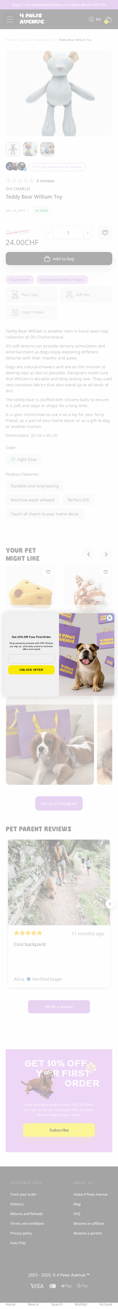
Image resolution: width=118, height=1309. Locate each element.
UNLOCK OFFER (31, 669)
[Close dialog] (109, 618)
